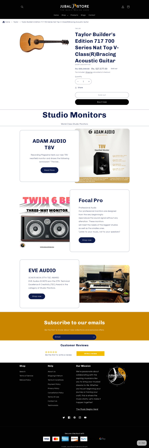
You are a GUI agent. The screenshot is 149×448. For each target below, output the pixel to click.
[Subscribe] (93, 337)
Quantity (78, 76)
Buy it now (102, 102)
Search (22, 372)
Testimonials (53, 405)
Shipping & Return (55, 376)
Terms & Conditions (56, 380)
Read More (49, 170)
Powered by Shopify (81, 446)
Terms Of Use (53, 397)
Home (7, 22)
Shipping (89, 72)
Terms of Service (26, 376)
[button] (22, 7)
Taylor (15, 22)
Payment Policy (54, 384)
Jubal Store (70, 446)
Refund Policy (25, 380)
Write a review (90, 353)
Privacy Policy (53, 388)
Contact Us (52, 401)
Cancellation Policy (56, 393)
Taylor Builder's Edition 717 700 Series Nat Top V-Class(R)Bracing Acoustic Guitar (55, 22)
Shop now (86, 240)
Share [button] (80, 88)
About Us (52, 372)
